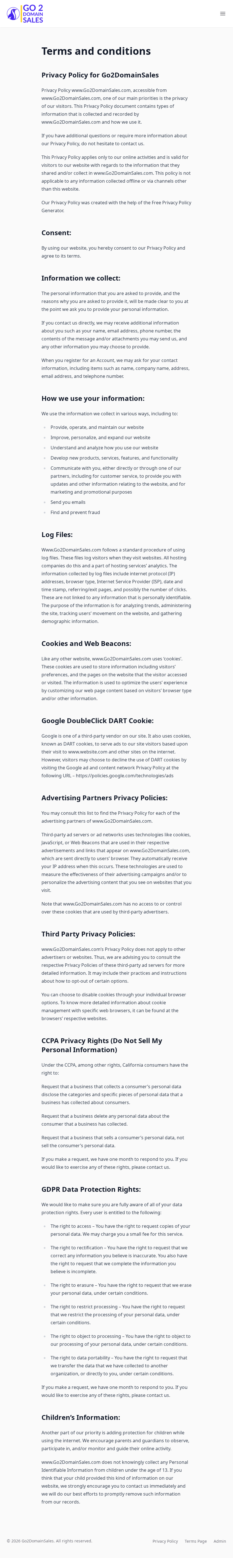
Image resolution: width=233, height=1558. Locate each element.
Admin (220, 1541)
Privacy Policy (165, 1541)
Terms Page (196, 1541)
